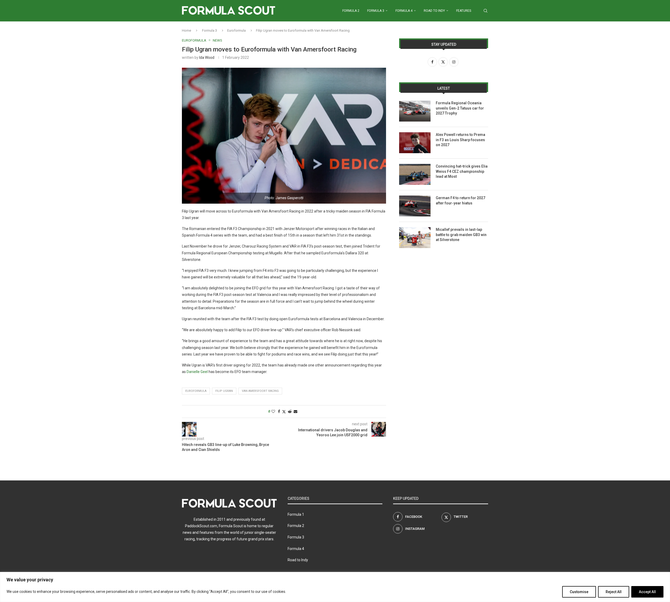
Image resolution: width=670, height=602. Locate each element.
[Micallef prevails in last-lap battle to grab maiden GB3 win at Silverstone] (415, 237)
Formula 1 (296, 514)
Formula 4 (403, 11)
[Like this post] (273, 411)
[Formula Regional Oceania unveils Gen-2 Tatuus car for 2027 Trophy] (415, 111)
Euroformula (236, 30)
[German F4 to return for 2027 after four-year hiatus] (415, 206)
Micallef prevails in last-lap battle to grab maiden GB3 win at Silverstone (461, 234)
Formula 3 (375, 11)
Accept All (647, 592)
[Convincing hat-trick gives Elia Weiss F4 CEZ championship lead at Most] (415, 174)
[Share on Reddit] (290, 411)
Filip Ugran (224, 391)
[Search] (485, 10)
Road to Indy (434, 11)
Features (463, 11)
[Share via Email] (295, 411)
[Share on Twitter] (284, 411)
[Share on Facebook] (279, 411)
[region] (335, 587)
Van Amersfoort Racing (260, 391)
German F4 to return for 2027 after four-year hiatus (460, 200)
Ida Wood (206, 57)
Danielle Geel (197, 372)
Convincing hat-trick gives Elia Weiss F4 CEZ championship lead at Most (462, 171)
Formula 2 (350, 11)
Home (186, 30)
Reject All (614, 592)
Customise (579, 592)
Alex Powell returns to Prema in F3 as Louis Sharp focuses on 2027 (460, 140)
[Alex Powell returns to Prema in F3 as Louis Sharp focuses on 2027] (415, 142)
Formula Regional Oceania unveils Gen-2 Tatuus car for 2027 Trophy (460, 108)
